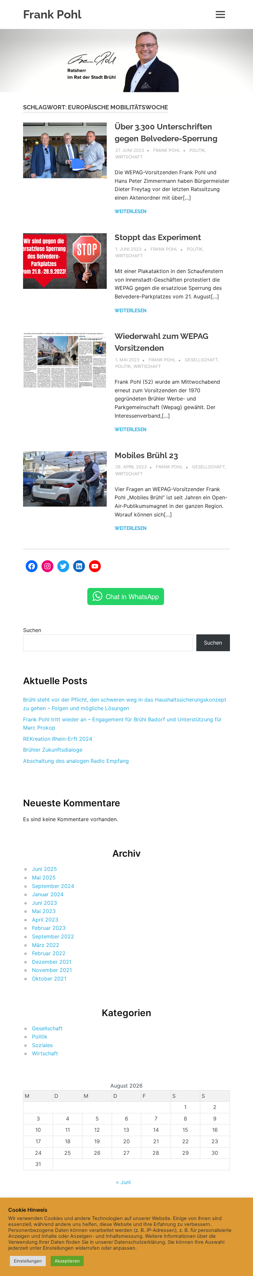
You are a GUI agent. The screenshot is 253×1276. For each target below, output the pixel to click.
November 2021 (52, 970)
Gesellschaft (201, 359)
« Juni (123, 1182)
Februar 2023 (49, 928)
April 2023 (45, 919)
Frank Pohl (52, 14)
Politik (197, 150)
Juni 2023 (44, 903)
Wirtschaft (129, 156)
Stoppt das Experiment (158, 237)
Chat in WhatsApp (132, 596)
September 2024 (53, 886)
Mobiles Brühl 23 (146, 455)
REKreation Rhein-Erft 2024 (57, 738)
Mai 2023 (44, 911)
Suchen (32, 630)
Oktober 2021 (49, 978)
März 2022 (45, 945)
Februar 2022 (49, 953)
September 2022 (53, 936)
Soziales (42, 1045)
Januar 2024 (48, 894)
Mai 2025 (44, 877)
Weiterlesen (131, 211)
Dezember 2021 (51, 961)
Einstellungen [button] (28, 1260)
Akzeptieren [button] (67, 1260)
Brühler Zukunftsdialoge (52, 749)
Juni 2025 (44, 869)
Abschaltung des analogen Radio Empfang (76, 761)
